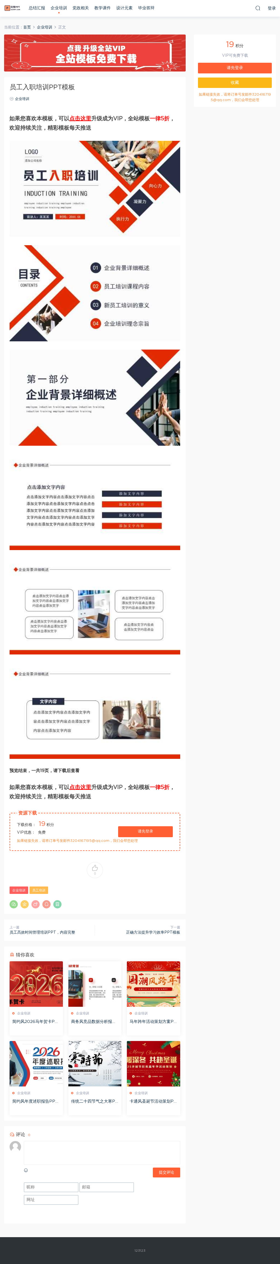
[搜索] (258, 8)
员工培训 (38, 890)
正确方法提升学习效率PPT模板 (153, 932)
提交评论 (166, 1172)
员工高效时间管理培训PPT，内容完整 (42, 932)
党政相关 (80, 8)
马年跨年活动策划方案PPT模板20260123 (153, 1022)
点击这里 (80, 118)
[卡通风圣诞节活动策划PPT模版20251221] (153, 1063)
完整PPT (12, 8)
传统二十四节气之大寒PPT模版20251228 (94, 1101)
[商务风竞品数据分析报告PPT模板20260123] (95, 984)
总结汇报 (37, 8)
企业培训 (59, 8)
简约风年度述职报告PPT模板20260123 (35, 1101)
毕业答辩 (146, 8)
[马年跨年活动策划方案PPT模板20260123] (153, 984)
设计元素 (124, 8)
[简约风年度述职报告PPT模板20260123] (36, 1063)
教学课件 (102, 8)
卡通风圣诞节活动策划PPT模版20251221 (153, 1101)
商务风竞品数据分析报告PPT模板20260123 (93, 1022)
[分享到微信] (14, 904)
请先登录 (145, 831)
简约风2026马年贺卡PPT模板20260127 (35, 1022)
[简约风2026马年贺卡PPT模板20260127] (36, 984)
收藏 (235, 83)
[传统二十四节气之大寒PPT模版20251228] (95, 1063)
